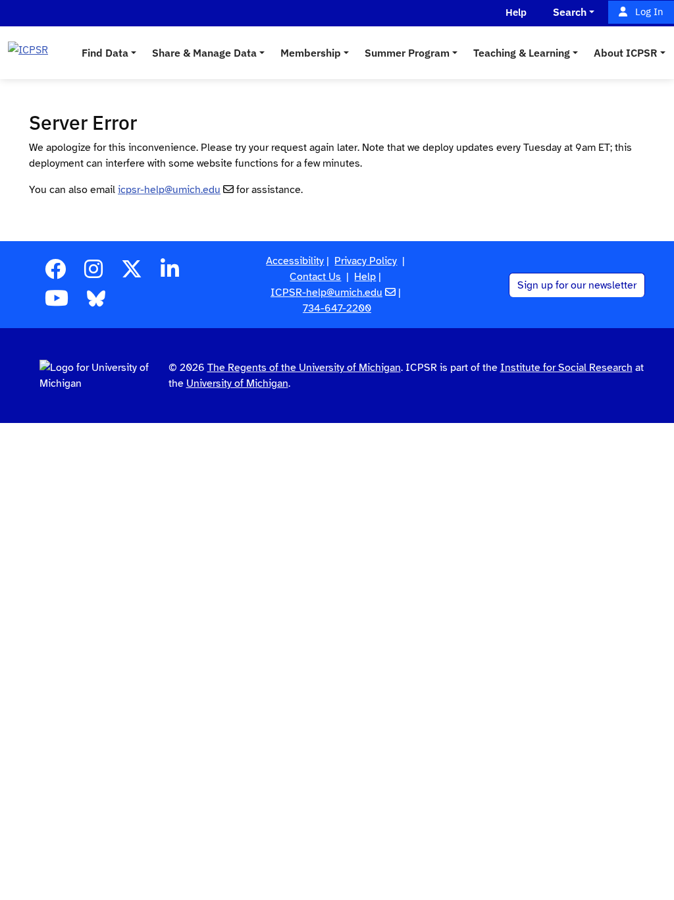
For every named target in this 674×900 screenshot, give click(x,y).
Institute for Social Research (566, 367)
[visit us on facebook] (55, 273)
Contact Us (315, 276)
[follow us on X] (131, 273)
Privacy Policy (365, 260)
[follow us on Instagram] (93, 273)
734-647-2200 (337, 308)
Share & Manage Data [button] (204, 52)
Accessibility (295, 260)
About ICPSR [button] (626, 52)
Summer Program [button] (407, 52)
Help (365, 276)
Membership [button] (310, 52)
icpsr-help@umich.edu (169, 189)
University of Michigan (237, 383)
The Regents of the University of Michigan (304, 367)
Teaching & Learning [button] (521, 52)
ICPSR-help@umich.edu (326, 292)
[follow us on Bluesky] (96, 302)
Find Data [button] (105, 52)
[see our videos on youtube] (56, 302)
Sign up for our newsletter (576, 285)
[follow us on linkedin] (170, 273)
